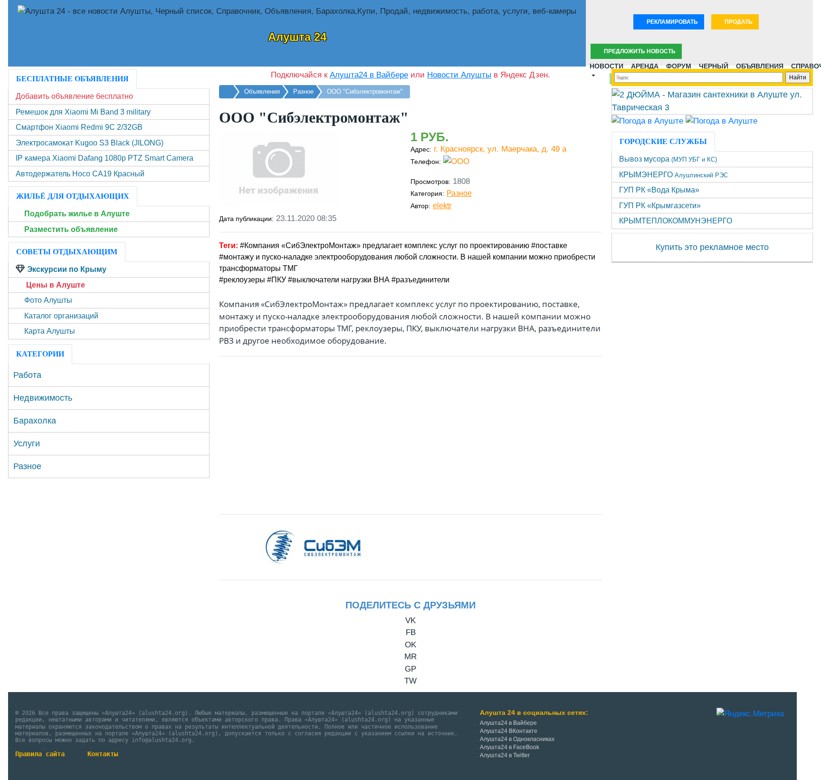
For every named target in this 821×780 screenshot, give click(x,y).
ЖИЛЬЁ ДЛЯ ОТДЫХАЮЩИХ (72, 196)
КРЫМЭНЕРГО (673, 175)
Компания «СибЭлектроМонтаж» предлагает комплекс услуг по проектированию (386, 245)
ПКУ (278, 280)
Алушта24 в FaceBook (509, 747)
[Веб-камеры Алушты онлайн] (721, 120)
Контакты (102, 754)
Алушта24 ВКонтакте (508, 731)
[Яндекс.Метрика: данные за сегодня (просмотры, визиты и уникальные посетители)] (750, 714)
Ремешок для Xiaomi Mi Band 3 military (83, 112)
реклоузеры (244, 280)
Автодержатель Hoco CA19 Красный (80, 174)
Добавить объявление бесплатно (74, 96)
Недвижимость (42, 398)
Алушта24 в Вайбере (508, 723)
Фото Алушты (48, 300)
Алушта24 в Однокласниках (517, 739)
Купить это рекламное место (712, 247)
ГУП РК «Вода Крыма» (659, 190)
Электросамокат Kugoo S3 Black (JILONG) (89, 143)
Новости (606, 64)
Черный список (713, 64)
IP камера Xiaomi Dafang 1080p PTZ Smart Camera (104, 158)
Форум (678, 64)
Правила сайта (40, 754)
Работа (27, 375)
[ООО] (314, 546)
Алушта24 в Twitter (505, 755)
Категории (40, 354)
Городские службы (663, 141)
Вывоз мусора (668, 159)
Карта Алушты (49, 331)
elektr (442, 206)
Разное (459, 193)
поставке (551, 245)
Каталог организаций (61, 316)
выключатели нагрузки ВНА (341, 280)
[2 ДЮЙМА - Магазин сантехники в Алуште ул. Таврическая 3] (712, 101)
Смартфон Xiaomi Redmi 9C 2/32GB (79, 127)
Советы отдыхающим (66, 252)
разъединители (422, 280)
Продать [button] (738, 22)
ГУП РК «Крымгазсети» (660, 206)
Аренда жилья (645, 64)
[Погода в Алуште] (647, 120)
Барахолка (34, 420)
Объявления (759, 64)
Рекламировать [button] (671, 22)
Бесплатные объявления (72, 79)
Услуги (26, 443)
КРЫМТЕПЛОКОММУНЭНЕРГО (675, 221)
